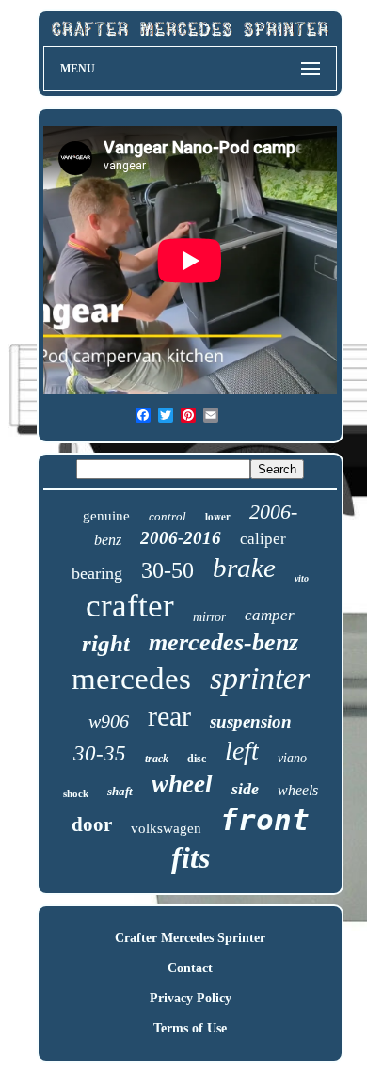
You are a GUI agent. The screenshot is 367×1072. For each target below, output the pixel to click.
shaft (120, 791)
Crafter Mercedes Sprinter (190, 938)
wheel (182, 784)
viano (292, 758)
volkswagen (166, 828)
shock (75, 793)
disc (196, 758)
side (245, 788)
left (242, 750)
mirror (209, 617)
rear (169, 715)
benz (107, 540)
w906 (108, 721)
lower (218, 516)
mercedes (131, 679)
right (106, 643)
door (92, 824)
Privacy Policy (190, 998)
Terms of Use (190, 1028)
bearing (97, 573)
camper (270, 615)
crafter (130, 605)
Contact (190, 968)
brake (244, 567)
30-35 (99, 753)
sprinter (260, 678)
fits (190, 857)
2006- (273, 511)
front (265, 820)
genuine (106, 515)
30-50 (167, 570)
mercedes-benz (223, 642)
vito (302, 578)
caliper (263, 539)
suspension (251, 721)
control (167, 516)
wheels (298, 790)
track (156, 758)
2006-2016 (180, 538)
